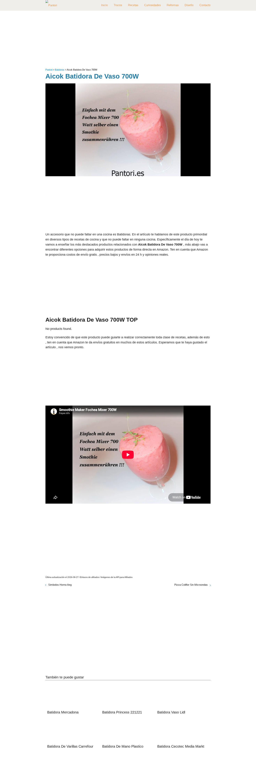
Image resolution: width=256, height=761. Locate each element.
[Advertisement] (128, 40)
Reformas (173, 5)
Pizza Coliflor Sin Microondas (191, 584)
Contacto (205, 5)
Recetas (133, 5)
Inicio (104, 5)
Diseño (189, 5)
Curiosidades (152, 5)
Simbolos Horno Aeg (60, 584)
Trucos (118, 5)
